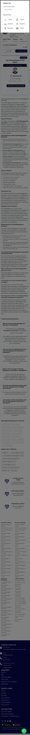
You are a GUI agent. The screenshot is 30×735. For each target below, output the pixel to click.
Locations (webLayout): (9, 6)
